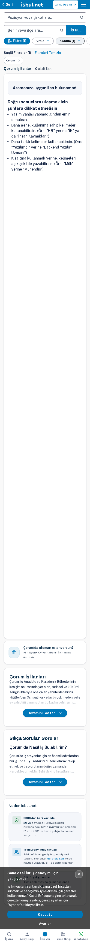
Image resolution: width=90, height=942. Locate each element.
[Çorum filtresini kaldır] (19, 60)
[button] (83, 4)
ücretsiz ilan (55, 858)
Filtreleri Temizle (48, 53)
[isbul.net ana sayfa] (32, 4)
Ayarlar (45, 923)
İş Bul (76, 30)
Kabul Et (45, 914)
